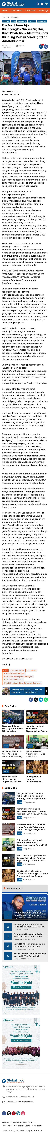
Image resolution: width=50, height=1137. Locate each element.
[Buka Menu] (42, 3)
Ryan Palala (36, 1130)
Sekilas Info (42, 21)
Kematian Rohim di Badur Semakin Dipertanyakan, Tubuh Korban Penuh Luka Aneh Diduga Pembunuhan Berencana (36, 728)
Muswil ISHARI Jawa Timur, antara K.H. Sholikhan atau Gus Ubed (29, 945)
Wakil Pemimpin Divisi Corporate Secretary (23, 683)
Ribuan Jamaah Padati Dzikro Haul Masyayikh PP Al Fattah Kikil (30, 955)
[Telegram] (41, 699)
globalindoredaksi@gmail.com (19, 1102)
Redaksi (5, 1122)
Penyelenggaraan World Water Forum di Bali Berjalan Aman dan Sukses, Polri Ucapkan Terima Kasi (29, 925)
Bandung (6, 21)
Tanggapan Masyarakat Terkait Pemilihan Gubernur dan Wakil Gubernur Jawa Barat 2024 (29, 935)
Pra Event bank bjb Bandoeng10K (19, 676)
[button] (37, 3)
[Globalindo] (17, 2)
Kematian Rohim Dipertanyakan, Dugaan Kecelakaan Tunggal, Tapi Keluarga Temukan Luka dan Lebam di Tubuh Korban (13, 779)
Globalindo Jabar (8, 46)
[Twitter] (36, 699)
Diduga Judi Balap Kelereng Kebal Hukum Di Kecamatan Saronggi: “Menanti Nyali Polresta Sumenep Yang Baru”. (12, 728)
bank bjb (32, 670)
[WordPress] (18, 1113)
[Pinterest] (14, 1113)
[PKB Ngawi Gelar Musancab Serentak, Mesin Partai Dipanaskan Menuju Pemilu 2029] (37, 742)
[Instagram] (23, 1113)
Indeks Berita (24, 1126)
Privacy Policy (8, 1126)
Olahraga (32, 21)
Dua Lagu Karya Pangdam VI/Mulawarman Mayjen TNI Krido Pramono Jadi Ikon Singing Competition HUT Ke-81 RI (35, 779)
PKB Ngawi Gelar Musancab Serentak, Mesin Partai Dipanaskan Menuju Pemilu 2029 (35, 754)
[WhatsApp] (46, 699)
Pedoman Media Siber (23, 1122)
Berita (14, 21)
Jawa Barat (22, 21)
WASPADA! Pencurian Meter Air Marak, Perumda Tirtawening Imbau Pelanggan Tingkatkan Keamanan (12, 754)
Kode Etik (38, 1126)
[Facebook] (31, 699)
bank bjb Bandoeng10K (15, 673)
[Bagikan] (46, 46)
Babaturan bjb (18, 670)
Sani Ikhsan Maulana (14, 680)
